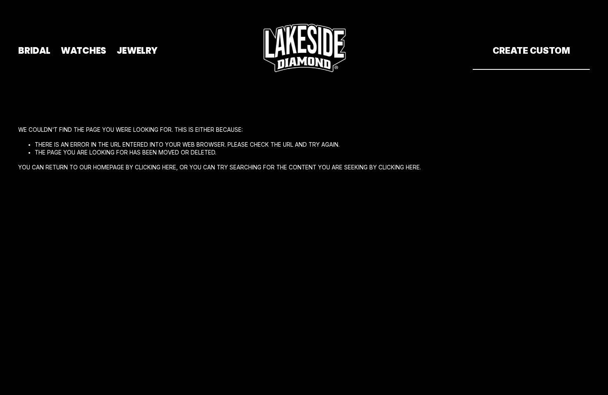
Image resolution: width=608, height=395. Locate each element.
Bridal (34, 50)
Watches (83, 50)
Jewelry (137, 50)
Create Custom (531, 50)
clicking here (155, 167)
